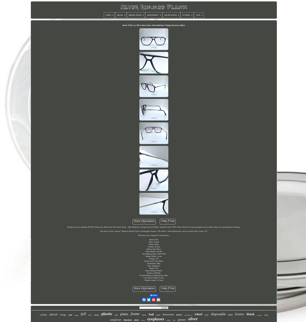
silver (193, 319)
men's (179, 314)
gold (116, 315)
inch (174, 320)
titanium (128, 320)
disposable (218, 314)
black (250, 314)
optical (53, 314)
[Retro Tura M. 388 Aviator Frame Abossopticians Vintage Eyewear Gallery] (154, 39)
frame (135, 314)
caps (207, 315)
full (83, 314)
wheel (198, 314)
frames (239, 314)
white (169, 320)
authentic (188, 315)
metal (158, 315)
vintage (63, 315)
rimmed (96, 315)
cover (143, 320)
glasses (182, 319)
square (76, 315)
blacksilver (259, 315)
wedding (43, 315)
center (266, 315)
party (230, 314)
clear (70, 315)
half (151, 314)
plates (124, 314)
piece (136, 320)
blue (90, 315)
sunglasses (115, 319)
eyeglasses (155, 319)
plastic (106, 314)
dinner (144, 315)
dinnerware (168, 314)
